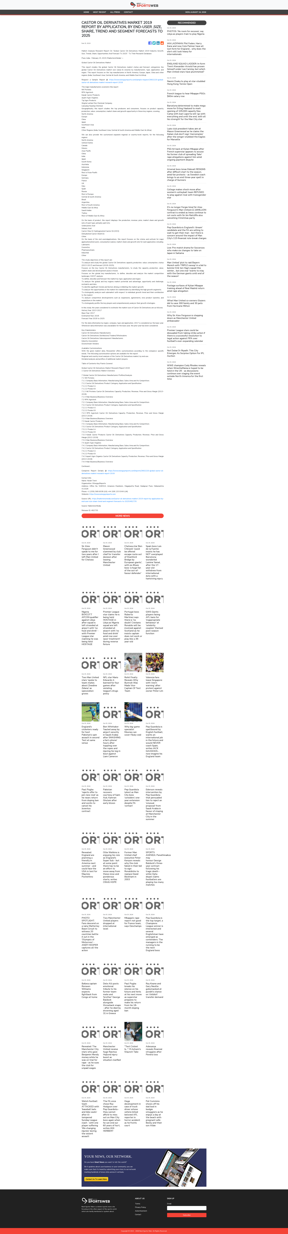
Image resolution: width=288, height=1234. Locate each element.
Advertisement (141, 1211)
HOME (86, 12)
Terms (137, 1203)
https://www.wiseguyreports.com (102, 494)
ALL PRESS (115, 12)
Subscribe (187, 1215)
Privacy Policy (140, 1207)
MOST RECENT (99, 12)
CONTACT (128, 12)
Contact (138, 1214)
